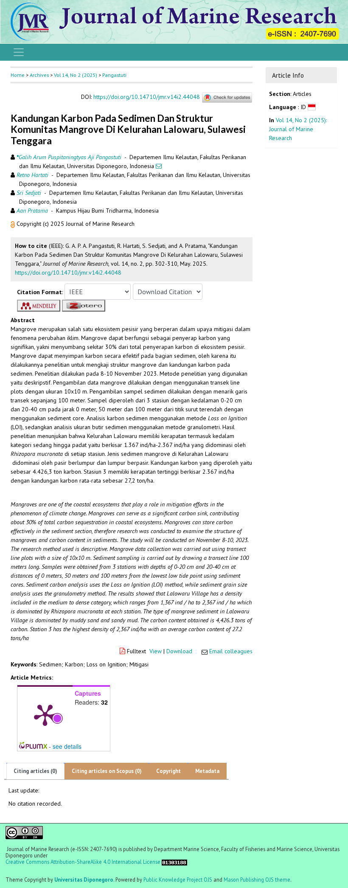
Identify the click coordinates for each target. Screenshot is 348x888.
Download (179, 651)
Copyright (168, 771)
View (155, 651)
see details (67, 746)
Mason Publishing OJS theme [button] (257, 879)
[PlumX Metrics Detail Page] (45, 714)
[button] (14, 224)
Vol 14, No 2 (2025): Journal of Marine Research (298, 129)
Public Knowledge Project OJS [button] (177, 879)
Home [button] (18, 75)
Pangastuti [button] (114, 75)
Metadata (207, 771)
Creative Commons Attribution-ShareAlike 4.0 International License (83, 862)
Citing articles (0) (35, 771)
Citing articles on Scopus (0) (107, 771)
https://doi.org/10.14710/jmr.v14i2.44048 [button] (68, 272)
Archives (39, 75)
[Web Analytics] (174, 861)
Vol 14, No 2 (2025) (75, 75)
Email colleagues (231, 651)
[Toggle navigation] (19, 52)
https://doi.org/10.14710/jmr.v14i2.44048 (146, 97)
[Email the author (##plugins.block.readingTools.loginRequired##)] (159, 166)
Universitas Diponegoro (83, 879)
